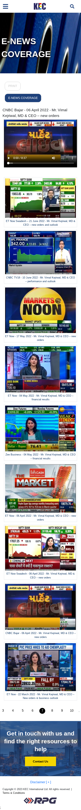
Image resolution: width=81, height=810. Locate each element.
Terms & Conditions (14, 792)
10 (72, 710)
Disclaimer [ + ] (40, 782)
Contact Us (40, 761)
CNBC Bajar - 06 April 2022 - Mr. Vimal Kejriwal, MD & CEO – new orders (35, 113)
